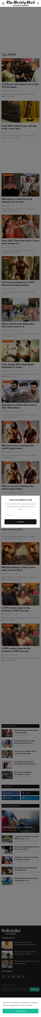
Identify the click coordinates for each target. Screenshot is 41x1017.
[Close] (37, 498)
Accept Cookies (20, 1011)
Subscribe (20, 522)
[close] (39, 1000)
